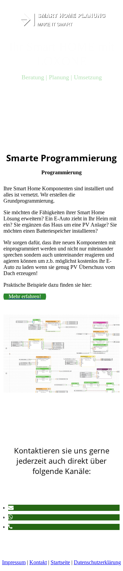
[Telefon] (10, 527)
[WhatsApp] (10, 517)
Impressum (14, 562)
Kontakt (38, 562)
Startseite (60, 562)
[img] (62, 19)
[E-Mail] (11, 508)
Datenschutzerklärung (97, 562)
